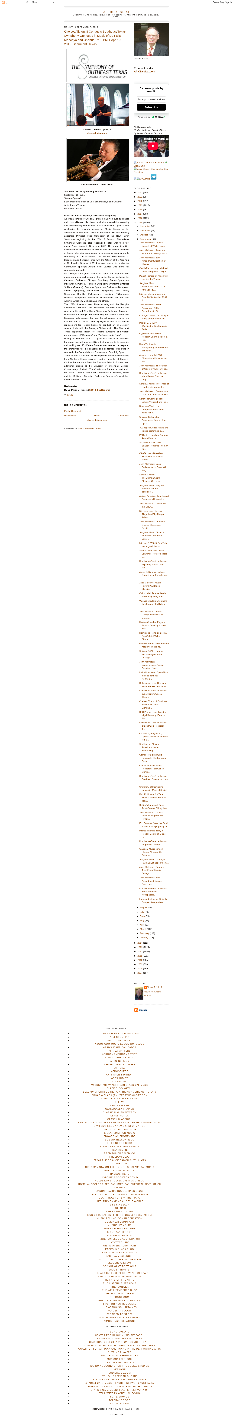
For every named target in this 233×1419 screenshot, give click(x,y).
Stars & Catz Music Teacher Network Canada (119, 1386)
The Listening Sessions (119, 1283)
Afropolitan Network (120, 1064)
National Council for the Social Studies (119, 1366)
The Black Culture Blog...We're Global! (119, 1273)
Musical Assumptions (120, 1222)
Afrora (119, 1068)
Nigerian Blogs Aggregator (120, 1239)
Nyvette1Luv (120, 1242)
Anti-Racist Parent (119, 1075)
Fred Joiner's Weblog (119, 1153)
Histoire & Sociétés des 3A (119, 1177)
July (142, 912)
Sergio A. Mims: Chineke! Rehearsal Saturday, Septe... (152, 535)
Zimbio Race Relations (120, 1321)
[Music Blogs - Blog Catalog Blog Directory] (151, 172)
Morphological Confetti (120, 1211)
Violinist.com (119, 1403)
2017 (140, 214)
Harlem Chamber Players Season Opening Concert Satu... (153, 625)
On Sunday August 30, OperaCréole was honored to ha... (153, 736)
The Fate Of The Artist (120, 1280)
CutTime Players (119, 1352)
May (142, 920)
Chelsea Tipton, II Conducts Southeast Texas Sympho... (153, 704)
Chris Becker (119, 1105)
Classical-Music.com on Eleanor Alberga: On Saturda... (151, 852)
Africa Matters (120, 1051)
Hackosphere (119, 1174)
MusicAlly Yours (120, 1225)
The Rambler (120, 1287)
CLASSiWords (119, 1116)
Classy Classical (119, 1119)
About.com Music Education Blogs (119, 1044)
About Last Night (119, 1040)
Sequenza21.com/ (119, 1263)
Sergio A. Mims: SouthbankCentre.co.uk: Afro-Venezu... (152, 286)
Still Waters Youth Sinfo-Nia (120, 1393)
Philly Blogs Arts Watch (119, 1252)
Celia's (119, 1102)
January (144, 937)
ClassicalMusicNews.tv (119, 1112)
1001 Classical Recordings (119, 1033)
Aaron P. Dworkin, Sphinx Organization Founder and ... (153, 575)
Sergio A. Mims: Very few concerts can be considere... (151, 488)
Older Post (124, 415)
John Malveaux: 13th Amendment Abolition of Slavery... (152, 261)
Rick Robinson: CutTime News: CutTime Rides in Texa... (152, 797)
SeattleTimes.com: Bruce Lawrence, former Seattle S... (153, 553)
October (144, 235)
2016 (140, 218)
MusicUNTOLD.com (119, 1359)
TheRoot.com (119, 1297)
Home (97, 415)
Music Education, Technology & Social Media (119, 1215)
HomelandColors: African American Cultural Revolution (119, 1184)
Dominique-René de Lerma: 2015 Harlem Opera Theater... (153, 693)
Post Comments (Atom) (89, 429)
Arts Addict (119, 1078)
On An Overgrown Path (119, 1246)
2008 (140, 968)
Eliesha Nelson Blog (120, 1140)
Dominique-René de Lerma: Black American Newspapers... (153, 891)
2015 (140, 222)
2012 (140, 951)
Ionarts (119, 1188)
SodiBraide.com (120, 1373)
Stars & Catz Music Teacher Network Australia (119, 1383)
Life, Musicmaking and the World (119, 1201)
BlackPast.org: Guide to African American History (119, 1092)
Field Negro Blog (119, 1143)
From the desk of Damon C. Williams (120, 1160)
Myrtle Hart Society (120, 1362)
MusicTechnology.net (120, 1228)
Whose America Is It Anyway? (119, 1317)
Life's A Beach (119, 1205)
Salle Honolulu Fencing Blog (119, 1259)
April (142, 925)
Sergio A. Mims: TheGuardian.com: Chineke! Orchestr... (150, 478)
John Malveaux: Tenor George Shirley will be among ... (151, 614)
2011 (140, 956)
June (143, 916)
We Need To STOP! (119, 1314)
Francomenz (120, 1150)
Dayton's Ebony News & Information (120, 1126)
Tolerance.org (120, 1400)
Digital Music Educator (120, 1129)
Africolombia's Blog (120, 1058)
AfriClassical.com (144, 71)
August (144, 907)
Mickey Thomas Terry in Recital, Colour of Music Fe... (152, 834)
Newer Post (70, 415)
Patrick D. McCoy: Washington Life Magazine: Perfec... (154, 326)
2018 (140, 209)
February (145, 933)
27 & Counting (120, 1037)
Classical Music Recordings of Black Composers (119, 1345)
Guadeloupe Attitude (119, 1170)
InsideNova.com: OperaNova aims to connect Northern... (153, 675)
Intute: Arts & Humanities (119, 1355)
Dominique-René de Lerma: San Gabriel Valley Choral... (153, 636)
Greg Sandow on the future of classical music (119, 1167)
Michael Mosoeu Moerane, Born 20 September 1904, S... (153, 297)
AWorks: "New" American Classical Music (120, 1085)
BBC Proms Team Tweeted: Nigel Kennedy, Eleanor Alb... (153, 715)
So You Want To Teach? (119, 1266)
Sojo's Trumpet (120, 1270)
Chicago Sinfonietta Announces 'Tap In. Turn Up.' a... (152, 420)
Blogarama (139, 166)
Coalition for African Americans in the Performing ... (149, 747)
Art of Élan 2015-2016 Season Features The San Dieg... (153, 445)
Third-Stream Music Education (120, 1300)
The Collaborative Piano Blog (120, 1276)
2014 (140, 943)
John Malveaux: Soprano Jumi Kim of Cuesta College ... (151, 870)
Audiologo (119, 1081)
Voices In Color (119, 1311)
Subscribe (151, 107)
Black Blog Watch (120, 1088)
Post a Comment (72, 411)
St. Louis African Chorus (120, 1376)
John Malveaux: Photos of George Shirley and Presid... (152, 525)
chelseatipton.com (97, 133)
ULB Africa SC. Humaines (120, 1307)
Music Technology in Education (119, 1218)
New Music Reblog (120, 1235)
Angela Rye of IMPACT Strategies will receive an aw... (153, 358)
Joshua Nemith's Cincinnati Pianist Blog (119, 1194)
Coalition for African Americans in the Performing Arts (119, 1123)
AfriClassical (116, 12)
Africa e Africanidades (119, 1047)
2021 (140, 197)
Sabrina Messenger (119, 1256)
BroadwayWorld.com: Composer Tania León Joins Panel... (151, 409)
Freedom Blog (119, 1157)
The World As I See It (120, 1293)
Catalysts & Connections (119, 1098)
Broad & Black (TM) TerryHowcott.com (120, 1095)
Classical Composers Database (119, 1338)
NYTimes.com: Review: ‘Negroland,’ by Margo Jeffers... (151, 514)
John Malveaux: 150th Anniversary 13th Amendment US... (150, 308)
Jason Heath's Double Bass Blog (120, 1191)
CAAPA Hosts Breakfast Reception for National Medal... (151, 456)
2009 (140, 964)
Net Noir (119, 1369)
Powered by (143, 117)
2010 (140, 960)
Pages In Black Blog (119, 1249)
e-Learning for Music (119, 1133)
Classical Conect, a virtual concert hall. (119, 1342)
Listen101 (119, 1208)
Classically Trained (119, 1109)
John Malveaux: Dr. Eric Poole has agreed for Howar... (151, 815)
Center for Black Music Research (119, 1335)
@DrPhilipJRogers (99, 390)
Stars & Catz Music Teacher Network (119, 1380)
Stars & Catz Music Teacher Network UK (120, 1390)
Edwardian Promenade (120, 1136)
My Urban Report (119, 1232)
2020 (140, 201)
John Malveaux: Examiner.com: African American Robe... (151, 665)
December (145, 226)
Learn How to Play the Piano (119, 1198)
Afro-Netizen (119, 1061)
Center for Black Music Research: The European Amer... (153, 758)
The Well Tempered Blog (119, 1290)
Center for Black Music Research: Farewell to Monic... (151, 768)
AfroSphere (119, 1071)
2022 (140, 192)
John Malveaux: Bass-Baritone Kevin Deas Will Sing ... (152, 467)
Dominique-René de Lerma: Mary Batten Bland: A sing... (153, 376)
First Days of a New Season (119, 1146)
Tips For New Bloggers (119, 1304)
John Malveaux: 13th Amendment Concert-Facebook (151, 881)
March (143, 929)
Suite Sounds (119, 1397)
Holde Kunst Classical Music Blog (119, 1181)
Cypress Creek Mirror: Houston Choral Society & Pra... (153, 336)
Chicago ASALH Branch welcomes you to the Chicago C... (151, 654)
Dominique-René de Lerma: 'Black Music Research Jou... (153, 726)
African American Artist (119, 1054)
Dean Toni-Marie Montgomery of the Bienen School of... (153, 347)
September (146, 239)
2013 (140, 947)
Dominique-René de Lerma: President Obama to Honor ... (154, 779)
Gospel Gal (120, 1163)
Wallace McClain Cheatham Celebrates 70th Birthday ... (153, 604)
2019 (140, 205)
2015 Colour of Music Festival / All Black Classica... (150, 586)
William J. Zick (154, 987)
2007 (140, 973)
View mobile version (97, 420)
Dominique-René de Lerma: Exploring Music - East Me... (153, 564)
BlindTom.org (119, 1332)
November (145, 230)
